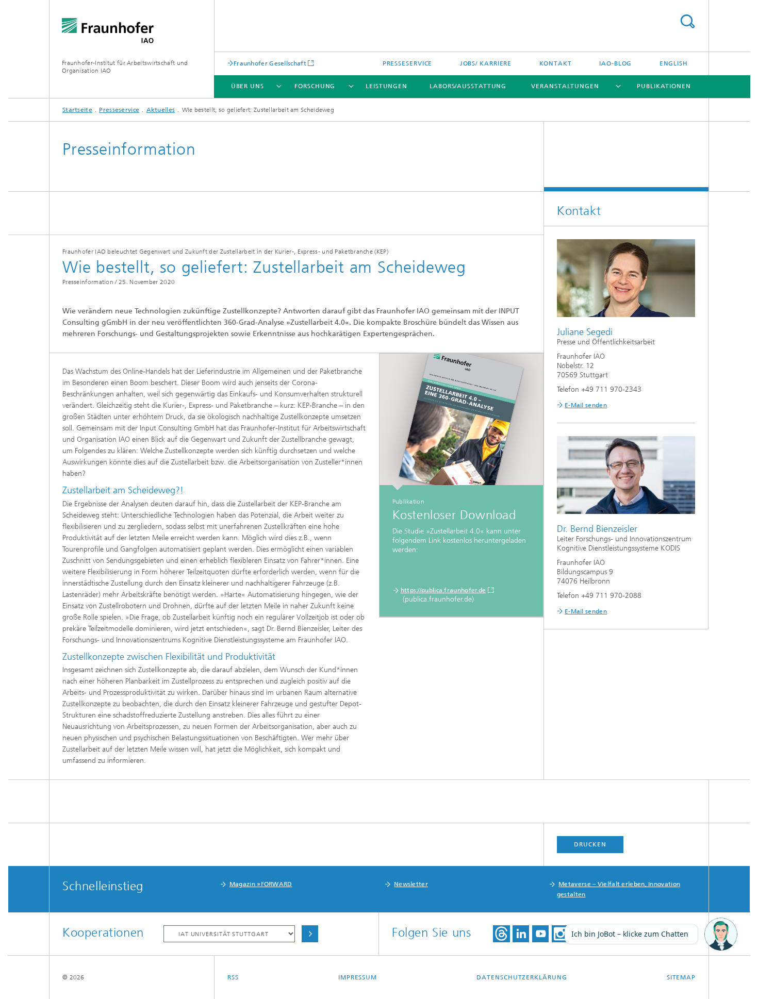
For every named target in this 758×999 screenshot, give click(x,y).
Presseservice (408, 63)
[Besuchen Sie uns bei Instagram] (560, 933)
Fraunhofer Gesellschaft (270, 63)
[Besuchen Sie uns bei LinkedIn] (521, 933)
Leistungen (386, 86)
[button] (720, 935)
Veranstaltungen (565, 86)
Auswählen (310, 933)
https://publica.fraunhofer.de (443, 590)
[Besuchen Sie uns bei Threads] (501, 933)
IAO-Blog (615, 63)
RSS (233, 977)
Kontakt (555, 63)
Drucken (590, 844)
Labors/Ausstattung (468, 86)
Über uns (247, 86)
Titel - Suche (687, 21)
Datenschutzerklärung (521, 977)
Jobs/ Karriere (486, 63)
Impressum (357, 977)
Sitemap (681, 977)
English (674, 63)
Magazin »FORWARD (260, 884)
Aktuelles (160, 109)
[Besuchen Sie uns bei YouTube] (540, 933)
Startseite (77, 109)
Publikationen (664, 86)
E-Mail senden (586, 405)
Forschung (314, 86)
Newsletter (411, 884)
